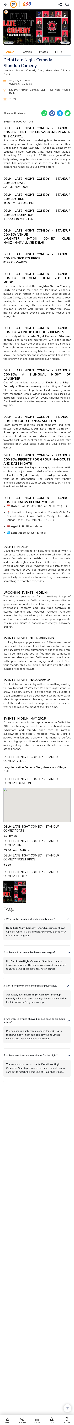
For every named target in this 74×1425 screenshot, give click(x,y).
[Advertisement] (37, 1250)
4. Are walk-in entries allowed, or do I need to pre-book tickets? (34, 1020)
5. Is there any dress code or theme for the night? (30, 1055)
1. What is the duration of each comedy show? (29, 919)
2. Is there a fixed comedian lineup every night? (29, 952)
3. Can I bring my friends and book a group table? (30, 985)
